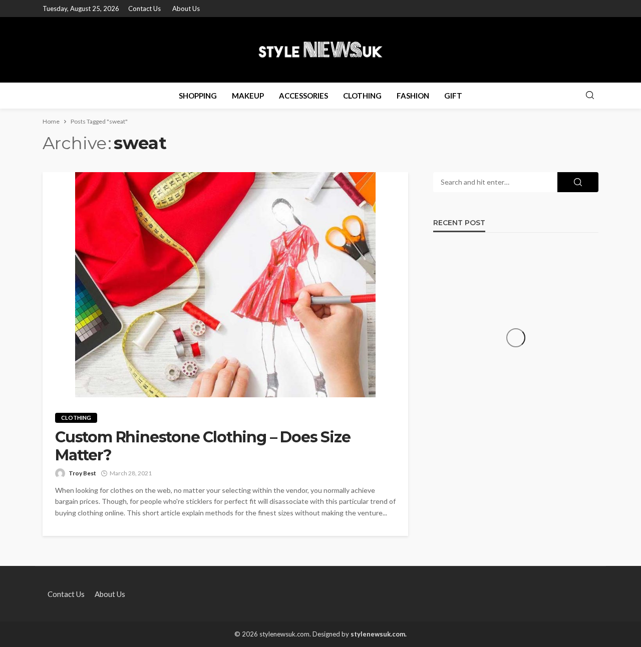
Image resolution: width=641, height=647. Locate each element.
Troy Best (82, 473)
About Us (186, 9)
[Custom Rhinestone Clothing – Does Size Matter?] (225, 284)
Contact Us (144, 9)
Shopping (198, 95)
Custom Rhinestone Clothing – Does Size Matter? (202, 446)
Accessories (303, 95)
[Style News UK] (321, 49)
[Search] (589, 96)
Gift (453, 95)
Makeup (248, 95)
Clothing (362, 95)
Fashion (413, 95)
